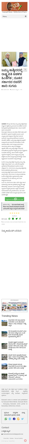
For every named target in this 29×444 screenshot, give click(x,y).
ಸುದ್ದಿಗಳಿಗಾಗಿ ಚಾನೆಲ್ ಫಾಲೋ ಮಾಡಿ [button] (14, 199)
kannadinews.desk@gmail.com (13, 434)
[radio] (10, 213)
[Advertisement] (14, 34)
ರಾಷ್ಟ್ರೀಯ (17, 89)
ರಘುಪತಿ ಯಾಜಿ (6, 89)
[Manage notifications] (25, 440)
